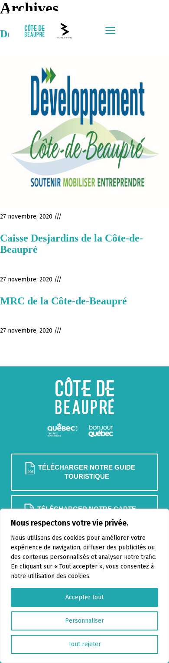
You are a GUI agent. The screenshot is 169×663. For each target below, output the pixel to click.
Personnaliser (84, 620)
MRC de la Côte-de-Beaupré (63, 301)
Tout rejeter (84, 644)
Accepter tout (84, 597)
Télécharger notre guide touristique (86, 472)
